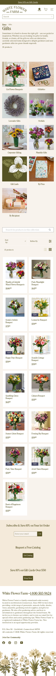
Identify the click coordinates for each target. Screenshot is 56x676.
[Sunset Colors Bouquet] (15, 420)
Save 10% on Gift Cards (28, 2)
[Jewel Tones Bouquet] (41, 456)
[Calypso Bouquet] (41, 383)
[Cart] (46, 9)
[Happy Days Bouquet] (15, 345)
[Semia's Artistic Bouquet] (15, 307)
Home (4, 24)
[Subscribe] (39, 533)
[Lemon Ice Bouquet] (41, 307)
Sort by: (6, 241)
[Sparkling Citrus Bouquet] (15, 383)
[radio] (45, 250)
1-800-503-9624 (40, 593)
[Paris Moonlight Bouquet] (41, 269)
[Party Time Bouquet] (15, 456)
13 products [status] (9, 250)
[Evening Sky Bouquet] (41, 420)
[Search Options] (51, 229)
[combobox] (28, 17)
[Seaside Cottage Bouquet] (41, 345)
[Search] (52, 17)
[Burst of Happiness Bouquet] (15, 491)
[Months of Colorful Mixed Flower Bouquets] (15, 269)
